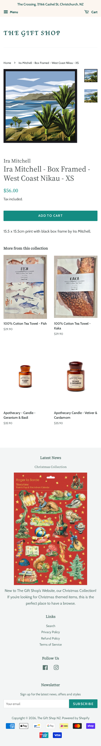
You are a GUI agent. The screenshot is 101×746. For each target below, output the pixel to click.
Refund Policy (50, 638)
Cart (94, 12)
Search (50, 626)
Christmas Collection (51, 467)
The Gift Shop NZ (49, 718)
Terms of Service (50, 644)
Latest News (50, 457)
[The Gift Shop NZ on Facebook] (45, 668)
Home (7, 63)
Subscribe (83, 704)
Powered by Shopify (75, 718)
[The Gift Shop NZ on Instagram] (56, 668)
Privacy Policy (50, 632)
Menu (13, 12)
